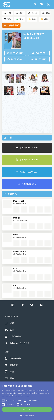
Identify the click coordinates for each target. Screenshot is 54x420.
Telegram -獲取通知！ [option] (19, 343)
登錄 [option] (12, 323)
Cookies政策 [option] (15, 358)
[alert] (27, 400)
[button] (41, 4)
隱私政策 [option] (14, 365)
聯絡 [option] (12, 378)
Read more (25, 396)
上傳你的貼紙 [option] (16, 336)
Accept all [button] (27, 409)
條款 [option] (12, 372)
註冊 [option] (12, 330)
